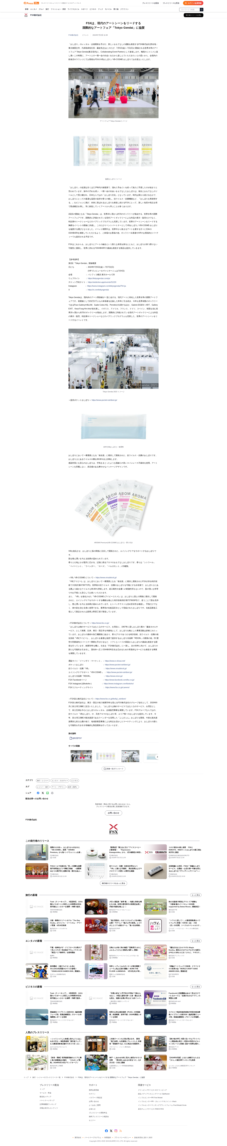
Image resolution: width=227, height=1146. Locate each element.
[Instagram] (115, 1130)
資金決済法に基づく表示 (143, 1137)
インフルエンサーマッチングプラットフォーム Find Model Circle (162, 1105)
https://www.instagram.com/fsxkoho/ (119, 684)
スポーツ (84, 9)
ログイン (92, 1094)
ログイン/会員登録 (194, 3)
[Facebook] (38, 793)
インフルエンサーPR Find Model (150, 1098)
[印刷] (52, 793)
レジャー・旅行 (43, 787)
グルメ (41, 9)
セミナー (92, 1120)
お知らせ (92, 1109)
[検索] (201, 9)
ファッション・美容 (58, 9)
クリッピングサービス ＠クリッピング (152, 1090)
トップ (26, 1077)
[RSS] (120, 1130)
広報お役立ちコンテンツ (49, 1108)
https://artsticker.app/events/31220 (102, 282)
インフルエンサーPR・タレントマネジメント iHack (157, 1101)
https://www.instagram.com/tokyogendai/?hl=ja (106, 286)
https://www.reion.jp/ (114, 676)
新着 (26, 9)
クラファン (124, 9)
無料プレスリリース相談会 (99, 1116)
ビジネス (93, 9)
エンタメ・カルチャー (60, 780)
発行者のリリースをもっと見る (113, 883)
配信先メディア (45, 1097)
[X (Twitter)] (43, 793)
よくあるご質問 (94, 1105)
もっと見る (196, 895)
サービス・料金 (45, 1093)
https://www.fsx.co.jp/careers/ (117, 687)
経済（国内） (73, 787)
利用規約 (107, 1137)
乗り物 (116, 9)
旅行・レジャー (43, 780)
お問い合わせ (113, 813)
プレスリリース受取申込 (98, 1113)
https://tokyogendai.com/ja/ (99, 278)
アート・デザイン (58, 787)
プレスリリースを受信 (171, 3)
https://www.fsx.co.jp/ (100, 623)
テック (100, 9)
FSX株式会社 (73, 35)
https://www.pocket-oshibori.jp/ (104, 400)
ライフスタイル (73, 9)
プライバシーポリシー (122, 1137)
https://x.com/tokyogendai (98, 290)
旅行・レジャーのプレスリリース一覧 (46, 1077)
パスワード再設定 (95, 1098)
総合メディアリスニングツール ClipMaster (154, 1094)
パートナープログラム (93, 1137)
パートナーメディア (47, 1100)
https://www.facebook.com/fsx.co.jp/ (119, 680)
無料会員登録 (94, 1090)
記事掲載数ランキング (48, 1104)
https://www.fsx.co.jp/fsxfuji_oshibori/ (110, 699)
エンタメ (33, 9)
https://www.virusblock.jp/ (106, 578)
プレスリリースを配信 (150, 3)
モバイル (108, 9)
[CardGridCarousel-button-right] (157, 756)
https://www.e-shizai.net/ (115, 661)
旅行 (47, 9)
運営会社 (78, 1137)
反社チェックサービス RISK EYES (151, 1109)
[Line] (47, 793)
